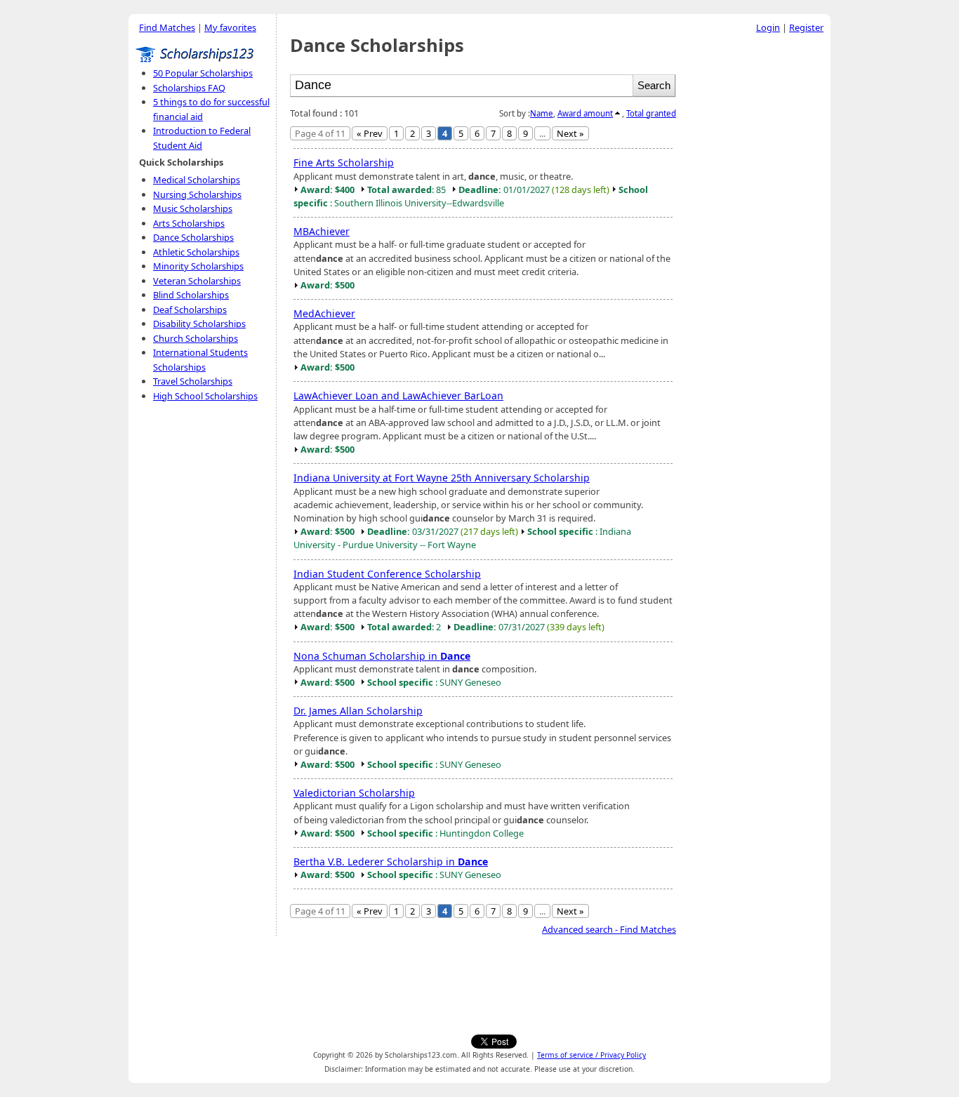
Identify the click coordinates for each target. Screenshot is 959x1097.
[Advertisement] (757, 252)
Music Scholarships (192, 208)
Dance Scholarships (193, 237)
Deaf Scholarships (190, 309)
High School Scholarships (205, 396)
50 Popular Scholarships (203, 73)
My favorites (230, 27)
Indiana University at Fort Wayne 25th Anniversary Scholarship (441, 477)
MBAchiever (321, 231)
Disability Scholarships (199, 323)
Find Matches (167, 27)
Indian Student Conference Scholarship (387, 573)
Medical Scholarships (196, 179)
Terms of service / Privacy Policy (591, 1055)
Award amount (585, 113)
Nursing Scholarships (197, 194)
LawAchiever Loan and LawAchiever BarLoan (398, 395)
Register (806, 27)
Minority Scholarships (198, 266)
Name (541, 113)
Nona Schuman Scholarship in (381, 656)
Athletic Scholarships (196, 252)
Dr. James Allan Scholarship (358, 710)
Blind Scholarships (191, 294)
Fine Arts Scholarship (343, 162)
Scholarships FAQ (189, 87)
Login (768, 27)
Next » (570, 133)
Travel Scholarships (192, 381)
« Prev (370, 133)
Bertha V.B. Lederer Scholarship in (390, 861)
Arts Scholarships (189, 223)
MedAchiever (324, 313)
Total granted (651, 113)
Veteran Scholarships (197, 280)
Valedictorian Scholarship (354, 792)
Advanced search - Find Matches (609, 929)
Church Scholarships (195, 338)
